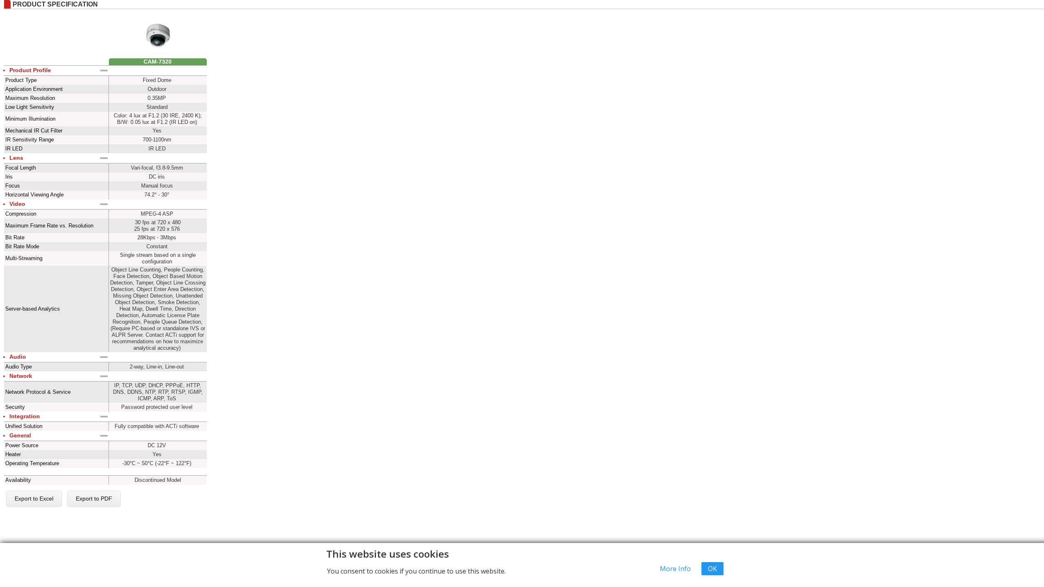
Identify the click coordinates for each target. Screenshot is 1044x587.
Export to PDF (94, 498)
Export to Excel (34, 498)
